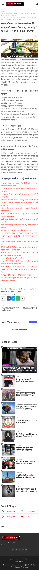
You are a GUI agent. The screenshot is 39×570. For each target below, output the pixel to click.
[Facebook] (9, 298)
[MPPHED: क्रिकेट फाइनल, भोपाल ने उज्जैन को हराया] (8, 463)
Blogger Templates (18, 565)
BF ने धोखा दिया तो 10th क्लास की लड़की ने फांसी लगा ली (26, 435)
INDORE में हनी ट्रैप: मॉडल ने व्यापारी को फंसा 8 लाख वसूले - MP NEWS (26, 490)
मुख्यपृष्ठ (3, 11)
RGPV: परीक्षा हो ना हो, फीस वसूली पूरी (12, 258)
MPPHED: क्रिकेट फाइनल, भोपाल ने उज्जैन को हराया (25, 463)
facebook (11, 511)
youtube (30, 517)
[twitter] (16, 549)
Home (11, 559)
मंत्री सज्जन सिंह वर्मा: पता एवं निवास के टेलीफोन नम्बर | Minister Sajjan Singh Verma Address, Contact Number (25, 394)
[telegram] (26, 549)
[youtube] (19, 549)
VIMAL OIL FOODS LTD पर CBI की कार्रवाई (26, 421)
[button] (37, 4)
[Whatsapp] (18, 298)
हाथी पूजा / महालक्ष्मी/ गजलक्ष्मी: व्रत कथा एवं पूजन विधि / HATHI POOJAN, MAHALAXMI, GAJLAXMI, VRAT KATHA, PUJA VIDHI (26, 408)
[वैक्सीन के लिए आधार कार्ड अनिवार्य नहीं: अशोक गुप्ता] (8, 449)
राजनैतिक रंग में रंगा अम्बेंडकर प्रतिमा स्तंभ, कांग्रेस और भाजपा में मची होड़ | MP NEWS (26, 476)
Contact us (26, 559)
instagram (11, 517)
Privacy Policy (19, 561)
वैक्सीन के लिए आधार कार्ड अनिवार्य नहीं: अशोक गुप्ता (24, 449)
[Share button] (22, 298)
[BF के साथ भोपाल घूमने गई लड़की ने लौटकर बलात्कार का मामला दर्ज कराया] (8, 381)
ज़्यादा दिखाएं (33, 322)
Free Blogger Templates (19, 567)
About (18, 559)
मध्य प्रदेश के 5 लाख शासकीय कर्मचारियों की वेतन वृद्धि (17, 230)
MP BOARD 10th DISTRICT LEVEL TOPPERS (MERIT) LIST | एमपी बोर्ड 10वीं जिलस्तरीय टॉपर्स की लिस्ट (19, 236)
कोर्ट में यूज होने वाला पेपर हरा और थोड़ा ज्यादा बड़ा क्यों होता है (19, 200)
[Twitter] (13, 298)
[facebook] (13, 549)
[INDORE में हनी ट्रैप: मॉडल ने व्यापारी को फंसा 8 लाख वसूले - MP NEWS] (8, 491)
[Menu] (3, 4)
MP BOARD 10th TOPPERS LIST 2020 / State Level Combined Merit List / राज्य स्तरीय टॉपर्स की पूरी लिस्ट (19, 269)
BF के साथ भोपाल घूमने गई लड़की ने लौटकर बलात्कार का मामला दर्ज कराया (25, 380)
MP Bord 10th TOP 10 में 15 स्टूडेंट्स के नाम (16, 275)
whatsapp (31, 511)
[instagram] (23, 549)
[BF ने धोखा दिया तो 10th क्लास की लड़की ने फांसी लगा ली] (8, 436)
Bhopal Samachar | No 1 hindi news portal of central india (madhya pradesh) (18, 14)
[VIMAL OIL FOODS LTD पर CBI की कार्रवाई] (8, 422)
